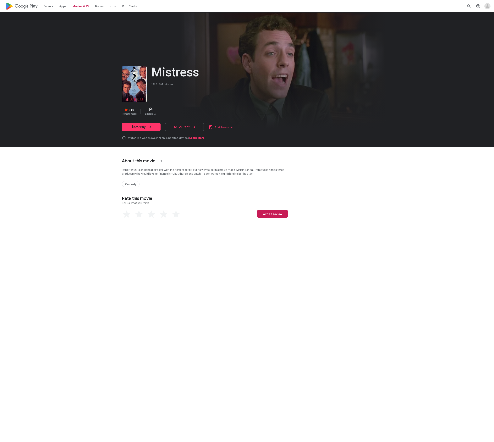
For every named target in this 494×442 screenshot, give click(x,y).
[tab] (48, 6)
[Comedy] (131, 184)
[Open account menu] (487, 6)
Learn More (197, 138)
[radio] (126, 214)
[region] (190, 111)
